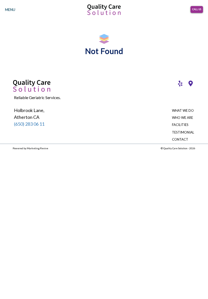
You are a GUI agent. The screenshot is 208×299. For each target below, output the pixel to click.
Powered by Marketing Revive (30, 148)
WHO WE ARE (182, 118)
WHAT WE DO (183, 110)
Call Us (196, 9)
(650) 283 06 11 (29, 124)
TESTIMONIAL (183, 132)
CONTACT (180, 139)
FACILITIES (180, 125)
